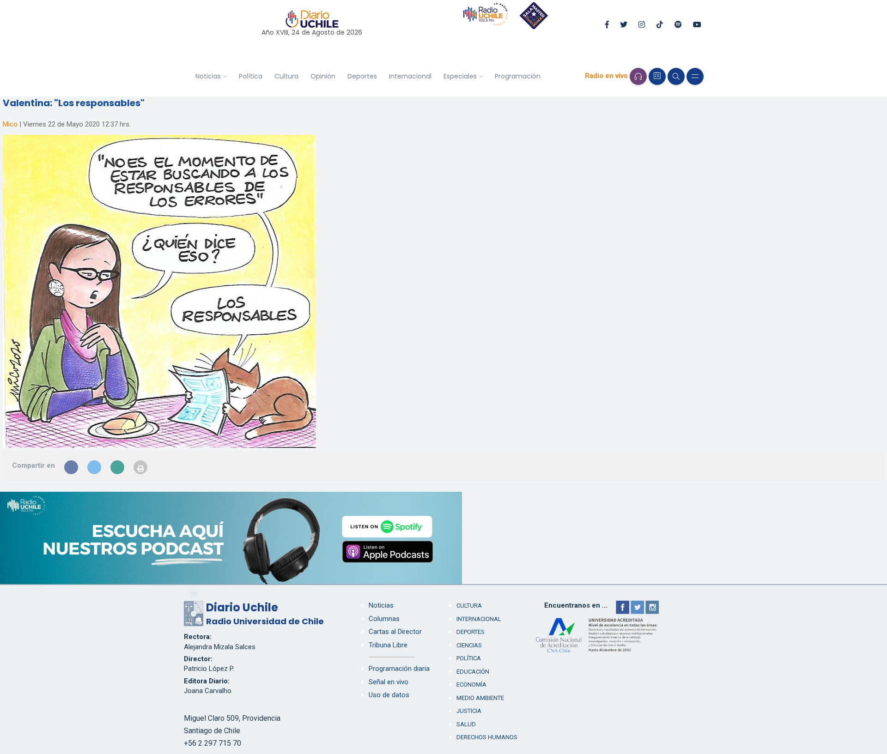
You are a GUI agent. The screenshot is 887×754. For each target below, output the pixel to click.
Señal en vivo (388, 682)
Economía (471, 684)
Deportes (362, 76)
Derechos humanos (486, 737)
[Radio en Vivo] (638, 76)
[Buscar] (676, 76)
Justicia (468, 710)
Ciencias (469, 645)
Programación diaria (399, 668)
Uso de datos (389, 695)
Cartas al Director (395, 631)
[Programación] (657, 76)
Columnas (384, 619)
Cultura (286, 76)
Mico (10, 124)
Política (250, 76)
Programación (518, 76)
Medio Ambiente (480, 697)
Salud (466, 724)
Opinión (322, 76)
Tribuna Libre (388, 645)
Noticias (208, 76)
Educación (472, 671)
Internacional (410, 76)
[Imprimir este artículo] (140, 467)
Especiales (460, 76)
